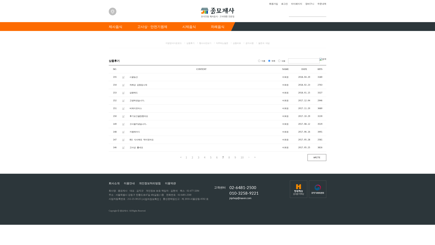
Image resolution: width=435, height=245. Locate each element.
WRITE (317, 157)
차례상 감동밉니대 (138, 85)
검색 (323, 13)
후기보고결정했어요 (139, 116)
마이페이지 (296, 4)
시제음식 (189, 27)
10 (242, 157)
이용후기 (275, 35)
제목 (273, 61)
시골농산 (134, 77)
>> (254, 157)
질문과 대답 (264, 43)
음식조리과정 (249, 35)
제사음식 (115, 27)
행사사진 (298, 35)
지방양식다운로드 (174, 43)
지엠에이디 (135, 132)
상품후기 (190, 43)
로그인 (284, 4)
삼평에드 (134, 93)
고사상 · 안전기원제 (152, 27)
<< (180, 157)
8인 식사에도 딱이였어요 (142, 139)
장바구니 (309, 4)
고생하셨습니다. (137, 100)
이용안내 (129, 183)
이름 (263, 61)
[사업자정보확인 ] (151, 199)
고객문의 (320, 35)
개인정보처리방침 (150, 183)
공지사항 (250, 43)
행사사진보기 (205, 43)
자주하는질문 (222, 43)
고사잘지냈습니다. (138, 124)
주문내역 (321, 4)
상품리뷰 (237, 43)
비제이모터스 (136, 108)
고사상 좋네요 (136, 147)
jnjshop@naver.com (240, 198)
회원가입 (273, 4)
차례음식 (217, 27)
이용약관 (170, 183)
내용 (283, 61)
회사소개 (114, 183)
